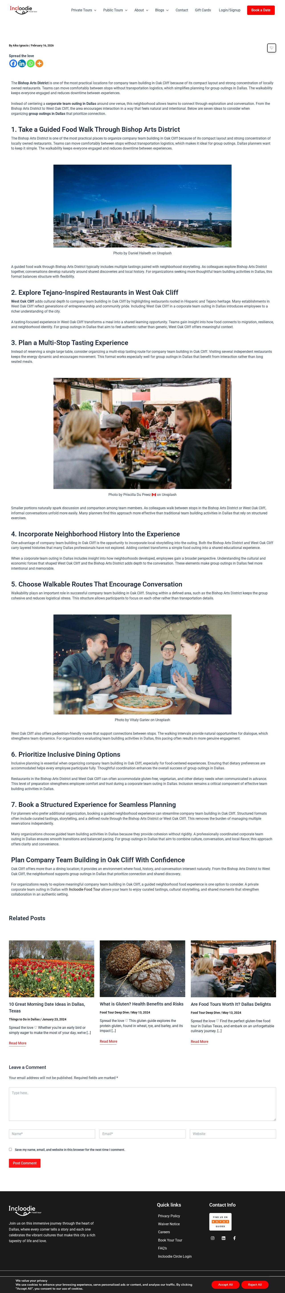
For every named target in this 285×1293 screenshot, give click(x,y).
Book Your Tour (170, 1240)
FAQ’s (162, 1248)
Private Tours (81, 10)
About (139, 10)
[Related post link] (17, 1043)
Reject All (255, 1285)
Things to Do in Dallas (24, 1019)
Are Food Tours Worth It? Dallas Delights (231, 1004)
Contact (182, 10)
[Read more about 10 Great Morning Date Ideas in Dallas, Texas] (51, 968)
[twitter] (224, 1238)
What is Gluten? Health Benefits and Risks (141, 1004)
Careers (164, 1232)
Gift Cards (203, 10)
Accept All (225, 1285)
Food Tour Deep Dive (114, 1012)
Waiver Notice (169, 1224)
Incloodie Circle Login (175, 1256)
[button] (94, 10)
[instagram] (235, 1238)
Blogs (159, 10)
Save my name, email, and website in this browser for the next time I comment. (70, 1149)
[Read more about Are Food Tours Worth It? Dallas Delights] (233, 968)
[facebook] (213, 1238)
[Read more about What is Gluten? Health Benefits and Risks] (142, 968)
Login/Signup (229, 10)
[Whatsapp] (31, 63)
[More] (39, 63)
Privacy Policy (169, 1216)
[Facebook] (13, 63)
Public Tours (113, 10)
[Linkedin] (22, 63)
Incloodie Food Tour (84, 889)
